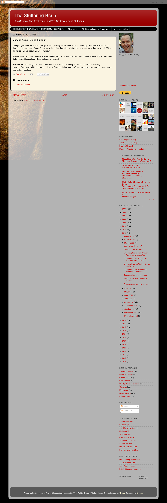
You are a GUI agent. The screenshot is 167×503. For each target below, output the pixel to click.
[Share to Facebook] (45, 74)
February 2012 (130, 240)
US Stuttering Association (129, 460)
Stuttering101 (124, 431)
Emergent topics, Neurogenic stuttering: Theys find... (136, 271)
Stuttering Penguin (129, 197)
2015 (124, 327)
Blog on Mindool (126, 146)
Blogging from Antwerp (133, 249)
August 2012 (129, 302)
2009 (124, 223)
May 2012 (128, 292)
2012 (124, 233)
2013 (124, 320)
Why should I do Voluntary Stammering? (132, 177)
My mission (73, 29)
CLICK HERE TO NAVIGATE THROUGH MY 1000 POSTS (38, 29)
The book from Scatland (131, 167)
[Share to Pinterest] (48, 74)
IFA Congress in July (127, 140)
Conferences (124, 378)
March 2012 (129, 243)
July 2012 (128, 299)
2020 (124, 344)
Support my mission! (127, 85)
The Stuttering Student (128, 428)
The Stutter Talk (126, 422)
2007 (124, 216)
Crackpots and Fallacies (129, 384)
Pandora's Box (125, 396)
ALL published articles (128, 463)
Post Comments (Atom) (34, 100)
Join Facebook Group (128, 143)
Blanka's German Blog (128, 450)
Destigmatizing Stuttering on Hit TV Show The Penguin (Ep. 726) (135, 187)
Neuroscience (125, 393)
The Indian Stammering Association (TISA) (132, 173)
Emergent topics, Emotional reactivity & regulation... (135, 259)
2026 (124, 362)
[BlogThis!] (40, 74)
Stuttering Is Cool (130, 165)
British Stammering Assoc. (130, 469)
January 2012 (130, 236)
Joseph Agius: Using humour (135, 275)
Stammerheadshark (127, 440)
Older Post (108, 95)
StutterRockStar (125, 444)
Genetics (123, 387)
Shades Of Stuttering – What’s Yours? (136, 161)
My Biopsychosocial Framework (96, 29)
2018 (124, 338)
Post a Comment (23, 85)
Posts (125, 406)
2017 (124, 334)
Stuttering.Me (124, 434)
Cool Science (124, 381)
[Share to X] (43, 74)
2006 (124, 212)
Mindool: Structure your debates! (132, 149)
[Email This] (38, 74)
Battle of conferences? (133, 246)
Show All (151, 199)
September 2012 (131, 306)
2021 (124, 348)
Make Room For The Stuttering (135, 159)
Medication (123, 390)
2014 (124, 324)
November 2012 (131, 313)
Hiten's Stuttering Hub (128, 447)
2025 (124, 358)
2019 (124, 341)
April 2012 (128, 288)
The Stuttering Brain (35, 15)
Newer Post (19, 95)
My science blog (121, 29)
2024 (124, 355)
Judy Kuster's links (127, 466)
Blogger (139, 493)
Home (64, 95)
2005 (124, 209)
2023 (124, 351)
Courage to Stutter (127, 437)
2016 (124, 331)
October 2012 (130, 309)
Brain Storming (125, 374)
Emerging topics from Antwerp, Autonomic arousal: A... (136, 254)
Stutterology (124, 425)
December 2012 (131, 316)
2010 (124, 226)
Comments (127, 411)
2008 (124, 219)
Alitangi (122, 493)
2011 (124, 230)
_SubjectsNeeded (126, 371)
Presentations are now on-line (136, 284)
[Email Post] (31, 74)
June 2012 (129, 295)
